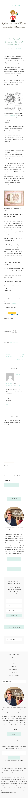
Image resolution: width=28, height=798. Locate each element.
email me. (13, 303)
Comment (7, 429)
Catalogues (14, 569)
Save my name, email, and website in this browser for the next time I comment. (13, 478)
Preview (7, 760)
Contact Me (14, 672)
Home (14, 658)
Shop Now (14, 498)
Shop (14, 663)
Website (6, 466)
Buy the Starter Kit (14, 627)
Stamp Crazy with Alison (14, 19)
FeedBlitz (20, 760)
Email (6, 458)
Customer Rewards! (14, 675)
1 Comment (14, 339)
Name (6, 450)
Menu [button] (15, 2)
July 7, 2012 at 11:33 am (13, 385)
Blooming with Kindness (10, 115)
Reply (7, 404)
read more (14, 558)
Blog (14, 660)
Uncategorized (14, 342)
